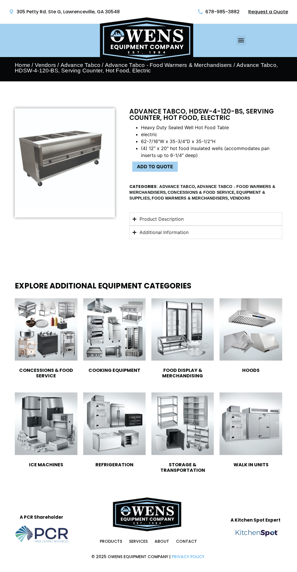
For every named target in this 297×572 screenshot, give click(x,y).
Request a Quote (268, 11)
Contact (186, 541)
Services (138, 541)
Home (22, 65)
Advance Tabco (81, 65)
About (162, 541)
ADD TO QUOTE (155, 166)
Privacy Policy (188, 557)
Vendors (45, 65)
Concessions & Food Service (201, 192)
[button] (241, 40)
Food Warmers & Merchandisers (190, 198)
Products (111, 541)
